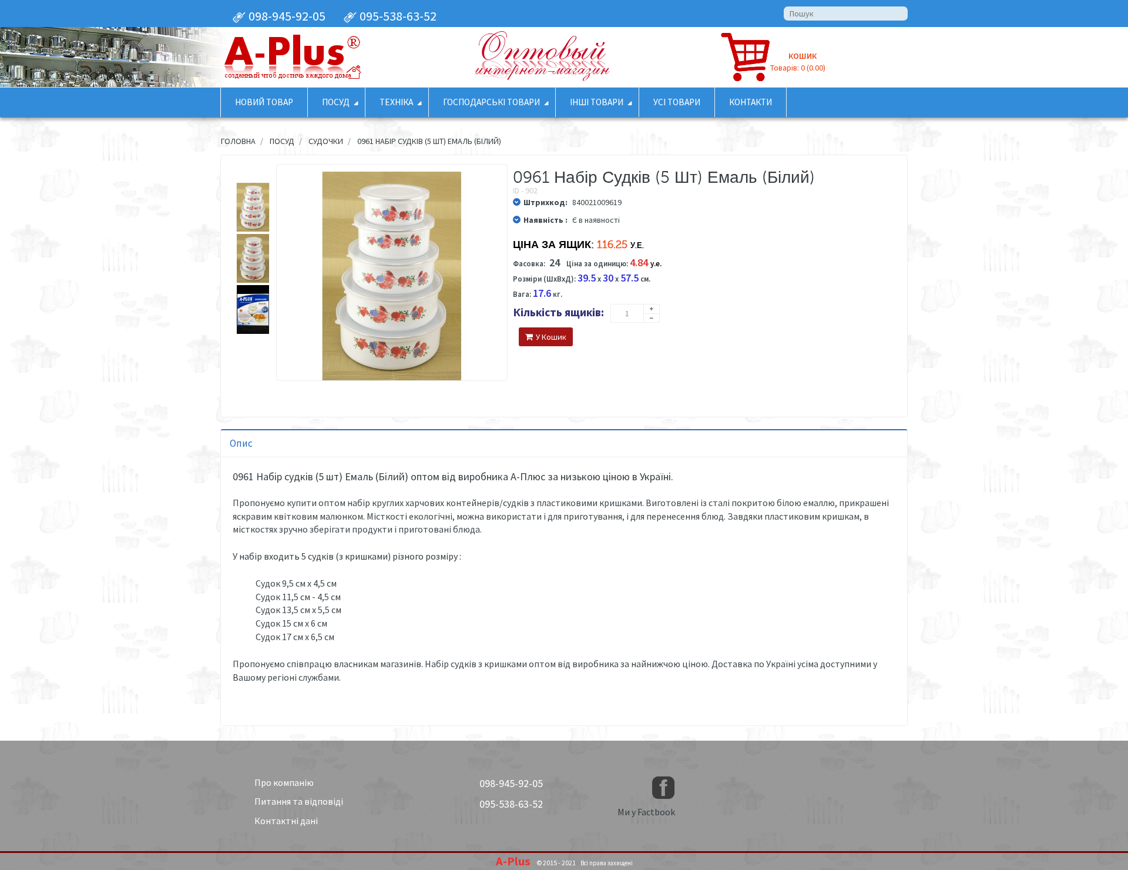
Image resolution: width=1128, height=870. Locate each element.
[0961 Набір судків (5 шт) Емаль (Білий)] (253, 207)
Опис (241, 443)
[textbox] (846, 13)
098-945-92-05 (285, 16)
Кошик (802, 56)
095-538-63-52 (397, 16)
